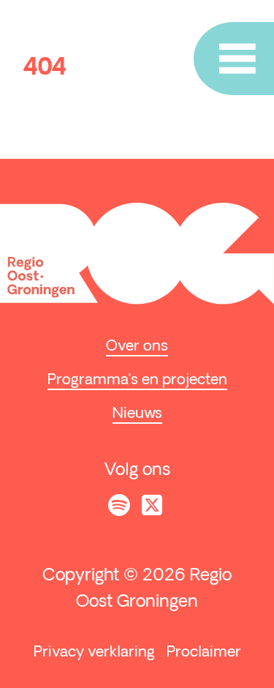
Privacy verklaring (94, 653)
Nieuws (137, 414)
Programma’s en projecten (137, 380)
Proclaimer (204, 653)
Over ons (137, 347)
